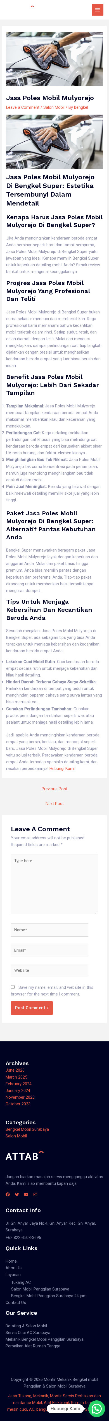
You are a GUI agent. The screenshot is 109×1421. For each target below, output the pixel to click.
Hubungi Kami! (62, 768)
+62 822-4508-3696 (23, 1237)
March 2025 (16, 1077)
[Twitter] (17, 1194)
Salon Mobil (54, 107)
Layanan (13, 1274)
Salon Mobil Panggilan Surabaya (40, 1289)
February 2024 (19, 1083)
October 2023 (18, 1103)
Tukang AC (21, 1282)
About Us (14, 1267)
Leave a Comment (22, 107)
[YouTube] (26, 1194)
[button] (96, 1408)
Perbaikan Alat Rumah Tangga (33, 1345)
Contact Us (16, 1302)
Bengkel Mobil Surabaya (27, 1129)
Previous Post (54, 788)
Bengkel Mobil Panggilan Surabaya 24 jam (49, 1295)
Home (11, 1261)
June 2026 (15, 1070)
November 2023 (20, 1097)
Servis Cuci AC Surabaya (28, 1332)
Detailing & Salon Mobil (26, 1325)
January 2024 (18, 1090)
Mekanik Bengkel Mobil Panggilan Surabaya (45, 1339)
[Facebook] (8, 1194)
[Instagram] (35, 1194)
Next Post (55, 803)
